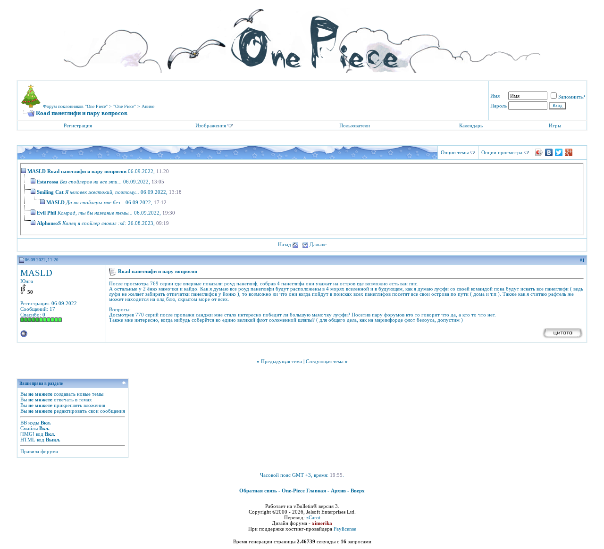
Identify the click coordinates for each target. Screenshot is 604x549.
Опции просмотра (501, 152)
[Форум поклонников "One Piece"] (302, 37)
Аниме (148, 106)
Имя (495, 96)
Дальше (318, 244)
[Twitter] (559, 152)
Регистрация (78, 125)
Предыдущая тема (281, 361)
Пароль (498, 105)
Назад (284, 244)
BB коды (29, 422)
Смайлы (29, 428)
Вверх (358, 490)
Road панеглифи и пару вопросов (86, 171)
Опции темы (455, 152)
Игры (555, 125)
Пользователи (354, 125)
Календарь (471, 125)
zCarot (313, 517)
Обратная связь (258, 490)
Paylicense (345, 529)
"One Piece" (124, 106)
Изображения (210, 125)
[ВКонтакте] (549, 152)
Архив (338, 490)
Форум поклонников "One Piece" (75, 106)
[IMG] (27, 434)
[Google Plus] (569, 152)
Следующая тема (325, 361)
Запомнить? (571, 97)
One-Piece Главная (304, 490)
